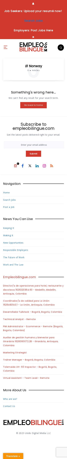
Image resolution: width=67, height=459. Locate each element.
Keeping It (8, 228)
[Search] (61, 47)
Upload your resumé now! (43, 11)
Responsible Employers (15, 250)
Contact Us (9, 406)
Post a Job (8, 207)
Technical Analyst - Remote (19, 319)
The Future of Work (13, 257)
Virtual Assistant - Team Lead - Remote (26, 378)
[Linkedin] (37, 165)
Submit (33, 153)
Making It (8, 235)
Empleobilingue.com (19, 277)
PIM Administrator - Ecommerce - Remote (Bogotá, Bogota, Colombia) (33, 328)
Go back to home (33, 105)
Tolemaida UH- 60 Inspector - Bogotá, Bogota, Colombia (30, 368)
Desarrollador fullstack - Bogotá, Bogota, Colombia (32, 311)
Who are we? (10, 398)
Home (6, 192)
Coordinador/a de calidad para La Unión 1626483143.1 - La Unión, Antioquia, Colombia (29, 302)
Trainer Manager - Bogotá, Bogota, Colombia (29, 359)
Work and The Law (13, 264)
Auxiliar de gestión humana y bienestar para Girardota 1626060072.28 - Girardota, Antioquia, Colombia (30, 341)
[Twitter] (30, 165)
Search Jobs (9, 199)
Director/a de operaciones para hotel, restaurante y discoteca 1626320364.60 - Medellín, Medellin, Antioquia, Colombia (33, 289)
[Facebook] (23, 165)
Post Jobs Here (42, 30)
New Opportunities (13, 242)
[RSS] (52, 165)
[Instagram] (44, 165)
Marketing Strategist (15, 352)
